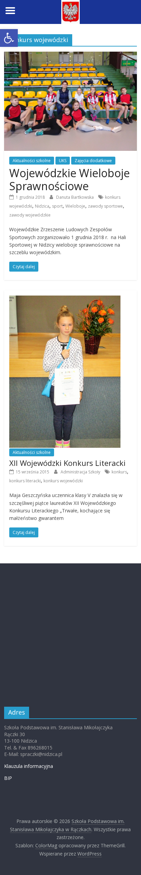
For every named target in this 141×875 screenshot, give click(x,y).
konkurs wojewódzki (63, 481)
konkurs (119, 472)
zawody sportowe (105, 206)
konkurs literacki (25, 481)
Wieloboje (75, 206)
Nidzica (42, 206)
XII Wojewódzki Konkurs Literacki (67, 463)
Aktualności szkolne (32, 161)
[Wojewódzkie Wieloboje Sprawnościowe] (70, 56)
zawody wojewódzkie (30, 215)
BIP (8, 778)
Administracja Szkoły (81, 472)
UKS (62, 161)
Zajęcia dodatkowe (93, 161)
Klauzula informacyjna (28, 766)
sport (57, 206)
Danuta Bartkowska (75, 197)
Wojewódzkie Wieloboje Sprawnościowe (69, 179)
